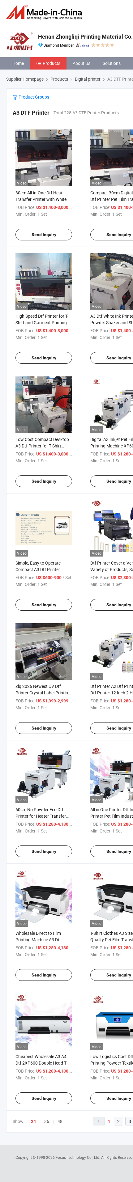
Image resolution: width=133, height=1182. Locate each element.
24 (33, 1121)
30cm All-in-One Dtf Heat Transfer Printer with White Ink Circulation (40, 199)
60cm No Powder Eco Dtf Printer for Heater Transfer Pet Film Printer (40, 816)
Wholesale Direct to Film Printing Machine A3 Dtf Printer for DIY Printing (38, 939)
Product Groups (33, 97)
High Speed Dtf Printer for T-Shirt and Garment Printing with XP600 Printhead (41, 322)
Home (18, 63)
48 (60, 1121)
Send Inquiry (44, 234)
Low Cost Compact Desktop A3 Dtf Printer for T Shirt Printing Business (42, 445)
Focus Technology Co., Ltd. (78, 1157)
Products (51, 63)
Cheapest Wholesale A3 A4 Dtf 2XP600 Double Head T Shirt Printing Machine (40, 1062)
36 (46, 1121)
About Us (81, 63)
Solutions (112, 63)
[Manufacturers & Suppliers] (45, 12)
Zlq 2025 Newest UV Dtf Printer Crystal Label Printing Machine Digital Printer (43, 692)
